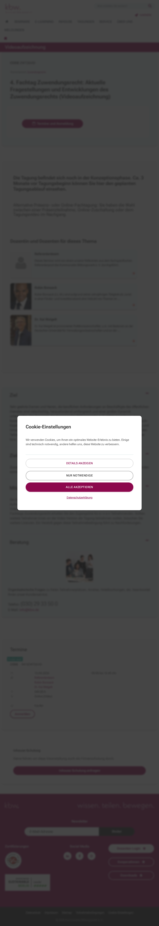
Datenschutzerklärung (80, 497)
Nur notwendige (79, 475)
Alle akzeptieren (79, 487)
